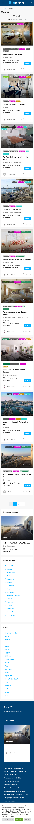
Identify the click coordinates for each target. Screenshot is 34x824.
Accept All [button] (19, 819)
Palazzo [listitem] (9, 605)
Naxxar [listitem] (7, 692)
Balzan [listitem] (7, 662)
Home (5, 8)
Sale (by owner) (12, 24)
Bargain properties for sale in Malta (14, 791)
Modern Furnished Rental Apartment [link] (17, 259)
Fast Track (6, 339)
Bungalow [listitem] (10, 589)
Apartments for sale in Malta (12, 778)
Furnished (20, 24)
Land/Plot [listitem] (10, 599)
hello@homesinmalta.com (14, 711)
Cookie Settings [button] (8, 819)
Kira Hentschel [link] (11, 174)
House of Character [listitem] (13, 595)
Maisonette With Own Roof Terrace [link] (16, 543)
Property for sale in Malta (11, 781)
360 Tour (5, 281)
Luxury (28, 76)
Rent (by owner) (11, 126)
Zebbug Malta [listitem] (9, 659)
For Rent (16, 76)
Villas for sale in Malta (10, 784)
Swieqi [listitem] (7, 646)
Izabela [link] (9, 491)
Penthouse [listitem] (10, 608)
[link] (17, 34)
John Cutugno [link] (11, 274)
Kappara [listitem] (7, 652)
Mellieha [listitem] (7, 639)
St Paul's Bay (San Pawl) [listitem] (12, 679)
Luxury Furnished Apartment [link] (14, 104)
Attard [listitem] (7, 672)
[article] (17, 535)
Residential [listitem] (8, 582)
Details (27, 63)
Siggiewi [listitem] (7, 666)
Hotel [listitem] (8, 576)
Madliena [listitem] (8, 689)
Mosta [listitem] (7, 643)
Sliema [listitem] (7, 636)
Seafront (27, 181)
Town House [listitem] (11, 615)
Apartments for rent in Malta (12, 788)
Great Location (26, 231)
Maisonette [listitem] (10, 602)
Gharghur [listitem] (8, 685)
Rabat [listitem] (7, 649)
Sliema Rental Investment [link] (12, 54)
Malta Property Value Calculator (13, 768)
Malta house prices (9, 801)
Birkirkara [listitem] (8, 656)
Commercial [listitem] (9, 566)
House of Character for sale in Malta (15, 771)
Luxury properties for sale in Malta (14, 797)
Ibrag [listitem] (6, 682)
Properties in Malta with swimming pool (16, 794)
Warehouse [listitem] (10, 579)
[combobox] (19, 19)
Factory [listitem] (9, 569)
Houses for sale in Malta (11, 774)
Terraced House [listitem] (12, 612)
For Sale (4, 24)
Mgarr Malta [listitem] (9, 675)
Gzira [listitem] (6, 695)
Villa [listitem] (8, 618)
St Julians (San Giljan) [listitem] (11, 633)
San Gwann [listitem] (8, 669)
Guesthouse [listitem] (11, 572)
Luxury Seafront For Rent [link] (12, 209)
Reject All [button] (27, 819)
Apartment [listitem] (10, 585)
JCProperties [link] (11, 69)
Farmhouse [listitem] (10, 592)
